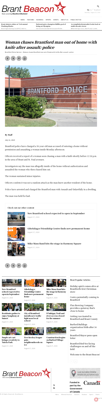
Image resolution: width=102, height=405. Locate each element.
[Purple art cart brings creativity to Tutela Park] (12, 331)
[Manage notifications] (96, 400)
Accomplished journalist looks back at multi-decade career (85, 25)
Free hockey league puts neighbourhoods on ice (33, 341)
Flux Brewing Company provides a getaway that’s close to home (82, 308)
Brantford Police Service (13, 52)
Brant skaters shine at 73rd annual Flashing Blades (14, 25)
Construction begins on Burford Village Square (55, 340)
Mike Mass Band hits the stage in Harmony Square (54, 243)
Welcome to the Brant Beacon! (85, 354)
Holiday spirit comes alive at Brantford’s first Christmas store (84, 289)
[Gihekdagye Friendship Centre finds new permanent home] (16, 234)
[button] (98, 6)
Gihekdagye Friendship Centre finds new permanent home (58, 228)
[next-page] (75, 361)
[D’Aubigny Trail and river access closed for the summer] (56, 307)
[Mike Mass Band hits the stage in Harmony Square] (16, 249)
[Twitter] (13, 58)
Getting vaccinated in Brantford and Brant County (84, 317)
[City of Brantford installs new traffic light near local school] (34, 307)
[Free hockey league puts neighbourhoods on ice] (34, 331)
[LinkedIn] (54, 388)
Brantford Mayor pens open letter (83, 337)
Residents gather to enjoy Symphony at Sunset (11, 315)
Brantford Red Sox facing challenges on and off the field (82, 346)
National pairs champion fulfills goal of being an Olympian (51, 25)
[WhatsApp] (24, 58)
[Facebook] (7, 58)
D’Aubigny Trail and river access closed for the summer (55, 315)
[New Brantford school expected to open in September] (16, 219)
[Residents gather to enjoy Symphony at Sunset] (12, 307)
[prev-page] (71, 361)
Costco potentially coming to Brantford (84, 298)
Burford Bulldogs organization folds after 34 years (83, 327)
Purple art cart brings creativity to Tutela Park (11, 340)
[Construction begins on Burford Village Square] (56, 331)
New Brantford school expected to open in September (56, 213)
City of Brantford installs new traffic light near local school (32, 317)
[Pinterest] (18, 58)
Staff (10, 135)
